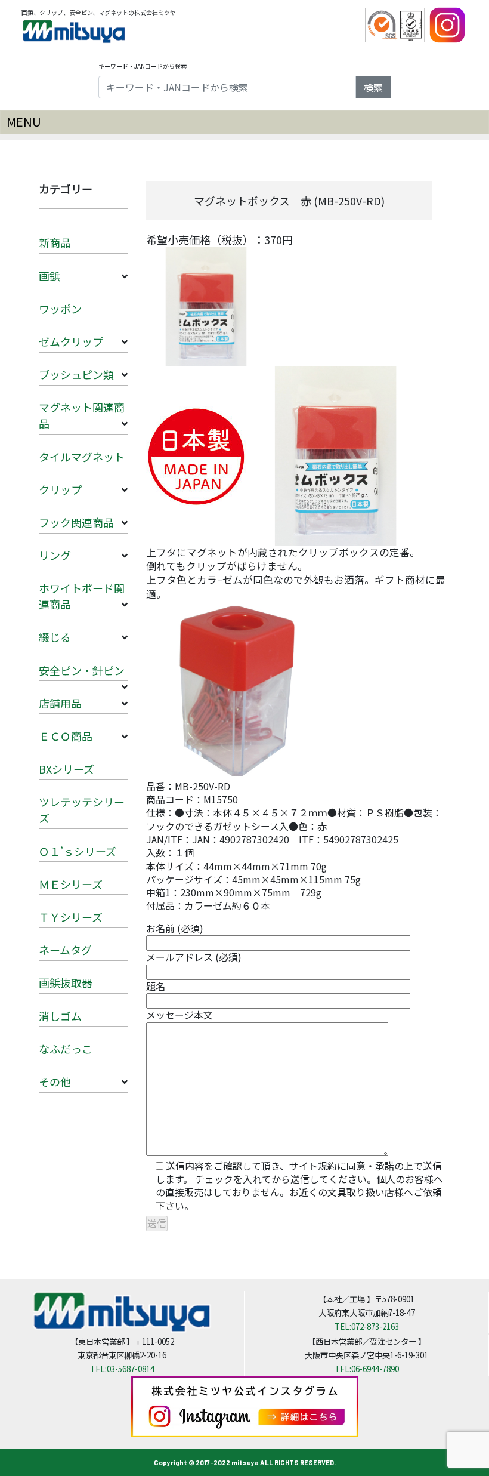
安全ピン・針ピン (82, 670)
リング (55, 555)
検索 (373, 87)
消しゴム (60, 1016)
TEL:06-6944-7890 (367, 1369)
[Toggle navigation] (244, 122)
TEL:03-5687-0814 (122, 1369)
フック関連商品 (76, 522)
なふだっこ (65, 1048)
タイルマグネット (82, 456)
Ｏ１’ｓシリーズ (77, 851)
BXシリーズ (66, 768)
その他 (55, 1081)
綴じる (55, 637)
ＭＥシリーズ (71, 884)
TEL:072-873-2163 (367, 1326)
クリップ (60, 489)
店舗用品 (60, 703)
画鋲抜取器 (65, 982)
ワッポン (60, 308)
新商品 (55, 242)
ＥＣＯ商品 (65, 736)
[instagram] (447, 24)
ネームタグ (65, 949)
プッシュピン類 (76, 374)
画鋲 (49, 276)
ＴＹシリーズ (71, 917)
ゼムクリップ (71, 341)
